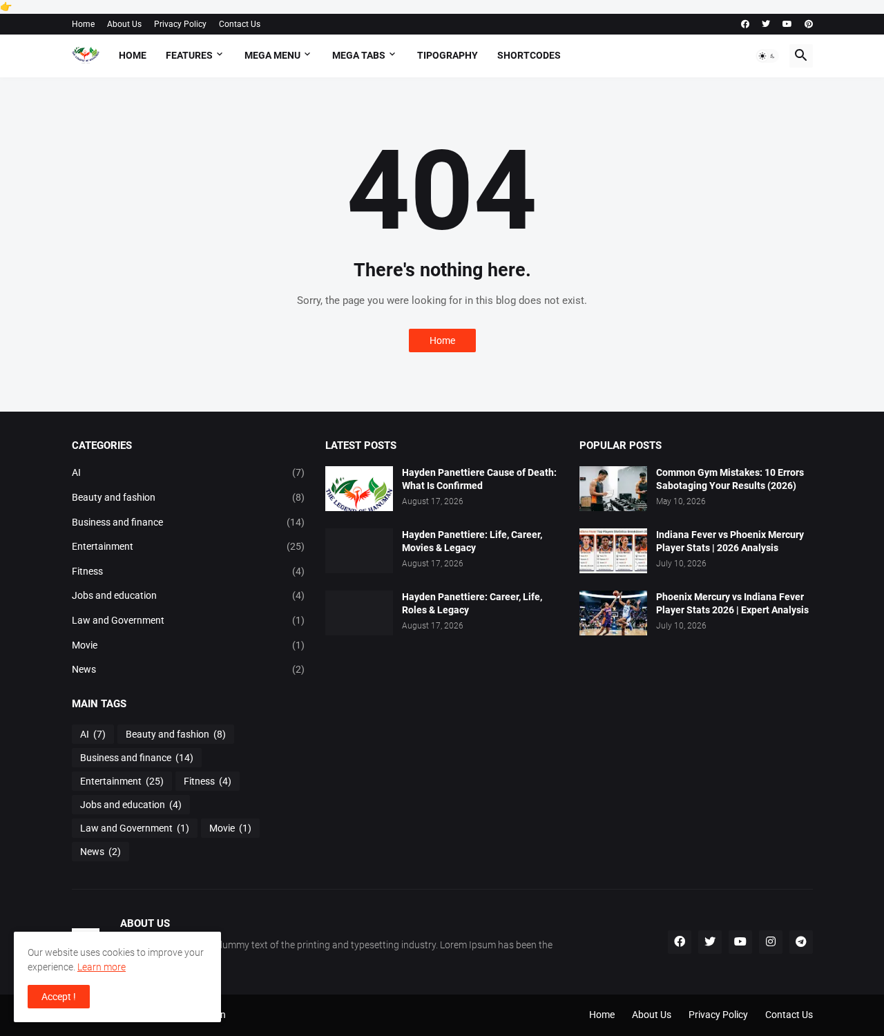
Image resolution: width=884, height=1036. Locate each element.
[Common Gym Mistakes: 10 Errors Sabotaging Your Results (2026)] (613, 488)
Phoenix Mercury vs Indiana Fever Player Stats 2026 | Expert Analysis (732, 603)
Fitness (188, 571)
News (188, 669)
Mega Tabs (358, 55)
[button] (767, 56)
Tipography (447, 55)
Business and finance (188, 522)
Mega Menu (272, 55)
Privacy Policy (180, 24)
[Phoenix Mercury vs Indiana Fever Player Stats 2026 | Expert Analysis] (613, 613)
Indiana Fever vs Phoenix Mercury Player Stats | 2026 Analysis (730, 541)
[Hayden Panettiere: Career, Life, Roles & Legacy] (359, 613)
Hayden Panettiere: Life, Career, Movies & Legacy (472, 541)
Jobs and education (188, 595)
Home (83, 24)
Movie (188, 645)
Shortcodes (529, 55)
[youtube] (787, 24)
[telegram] (801, 942)
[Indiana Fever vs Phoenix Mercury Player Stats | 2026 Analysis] (613, 550)
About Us (124, 24)
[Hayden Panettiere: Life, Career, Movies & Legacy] (359, 550)
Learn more (101, 966)
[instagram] (770, 942)
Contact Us (239, 24)
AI (188, 472)
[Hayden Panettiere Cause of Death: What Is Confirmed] (359, 488)
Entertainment (188, 546)
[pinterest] (809, 24)
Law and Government (188, 620)
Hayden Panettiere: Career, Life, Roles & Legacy (472, 603)
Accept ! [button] (58, 996)
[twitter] (766, 24)
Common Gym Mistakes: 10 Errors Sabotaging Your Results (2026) (730, 479)
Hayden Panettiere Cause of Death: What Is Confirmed (479, 479)
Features (189, 55)
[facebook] (745, 24)
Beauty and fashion (188, 497)
